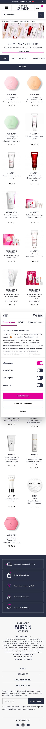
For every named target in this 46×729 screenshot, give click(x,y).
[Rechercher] (41, 15)
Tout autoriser (23, 396)
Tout (4, 58)
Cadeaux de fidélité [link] (22, 608)
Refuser (23, 411)
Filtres (23, 67)
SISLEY (11, 455)
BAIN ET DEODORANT (20, 58)
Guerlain (11, 95)
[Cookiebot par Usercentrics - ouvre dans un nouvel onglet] (33, 315)
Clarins (34, 134)
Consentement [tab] (9, 322)
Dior (34, 498)
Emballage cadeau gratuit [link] (24, 586)
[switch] (40, 370)
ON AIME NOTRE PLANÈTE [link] (23, 659)
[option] (23, 31)
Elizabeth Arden (11, 252)
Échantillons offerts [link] (21, 575)
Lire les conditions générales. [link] (24, 709)
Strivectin (11, 212)
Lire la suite (23, 52)
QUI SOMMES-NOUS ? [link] (23, 637)
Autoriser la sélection (23, 404)
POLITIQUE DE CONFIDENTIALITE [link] (23, 654)
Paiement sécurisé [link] (21, 597)
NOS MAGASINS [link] (23, 680)
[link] (18, 725)
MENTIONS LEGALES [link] (25, 657)
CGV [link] (15, 657)
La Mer (11, 496)
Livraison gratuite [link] (24, 564)
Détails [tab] (21, 322)
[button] (6, 8)
